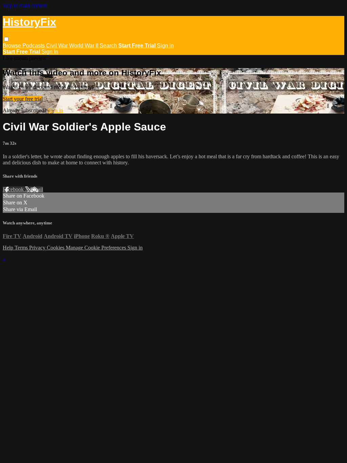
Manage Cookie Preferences (96, 247)
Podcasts (34, 45)
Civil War (57, 45)
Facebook (14, 189)
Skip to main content (25, 5)
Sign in (165, 45)
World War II (84, 45)
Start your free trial (23, 99)
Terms (22, 247)
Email (36, 189)
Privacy (38, 247)
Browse (12, 45)
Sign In (49, 52)
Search (109, 45)
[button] (6, 39)
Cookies (56, 247)
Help (9, 247)
